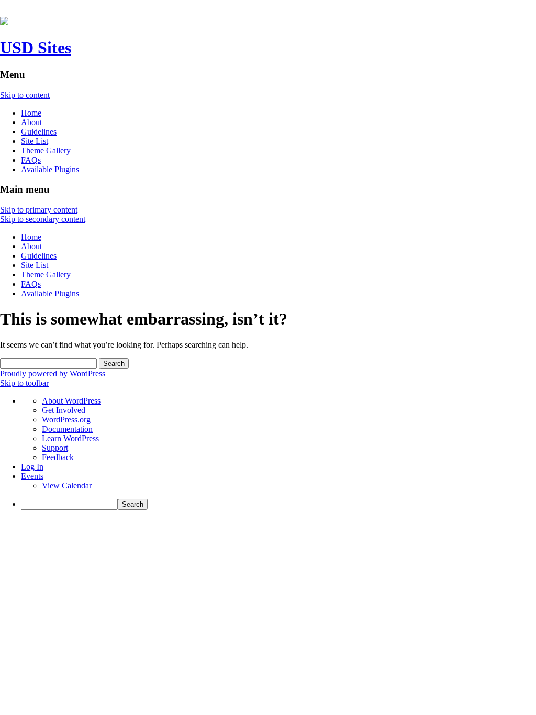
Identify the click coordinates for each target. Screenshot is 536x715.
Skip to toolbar (24, 382)
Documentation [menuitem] (67, 428)
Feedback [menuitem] (58, 457)
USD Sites (35, 47)
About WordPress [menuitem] (71, 400)
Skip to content (25, 95)
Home (31, 112)
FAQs (31, 159)
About (31, 122)
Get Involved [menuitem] (63, 410)
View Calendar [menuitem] (67, 485)
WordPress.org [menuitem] (66, 419)
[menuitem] (278, 504)
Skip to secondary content (42, 219)
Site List (34, 141)
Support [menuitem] (55, 447)
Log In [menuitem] (32, 466)
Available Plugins (50, 169)
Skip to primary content (38, 209)
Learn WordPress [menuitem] (70, 438)
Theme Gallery (46, 150)
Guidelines (39, 131)
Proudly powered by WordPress (52, 373)
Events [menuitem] (32, 476)
